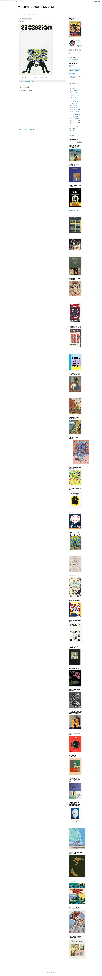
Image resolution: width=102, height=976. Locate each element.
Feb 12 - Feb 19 (75, 116)
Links (29, 14)
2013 (71, 86)
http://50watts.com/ (74, 59)
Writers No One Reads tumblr (74, 74)
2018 (71, 83)
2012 (71, 88)
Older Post (63, 127)
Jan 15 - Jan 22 (74, 122)
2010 (71, 130)
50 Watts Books (72, 65)
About (25, 14)
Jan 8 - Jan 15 (74, 124)
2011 (71, 128)
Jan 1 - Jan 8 (74, 126)
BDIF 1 (34, 14)
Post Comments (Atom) (30, 129)
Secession (37, 77)
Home (20, 14)
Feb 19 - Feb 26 (75, 114)
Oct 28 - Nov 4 (74, 100)
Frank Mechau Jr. (75, 95)
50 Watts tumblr (72, 73)
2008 (71, 133)
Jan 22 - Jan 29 (74, 120)
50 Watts (70, 66)
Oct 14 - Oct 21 (74, 103)
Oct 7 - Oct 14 (74, 105)
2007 (71, 135)
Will (24, 81)
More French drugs (75, 93)
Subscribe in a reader (73, 210)
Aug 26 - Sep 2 (74, 107)
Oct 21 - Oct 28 (74, 101)
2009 (71, 132)
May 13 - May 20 (75, 109)
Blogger (53, 972)
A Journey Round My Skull (36, 6)
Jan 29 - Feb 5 (74, 118)
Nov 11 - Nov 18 (75, 92)
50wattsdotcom (76, 72)
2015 (71, 85)
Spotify (70, 76)
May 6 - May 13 (74, 111)
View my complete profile (74, 53)
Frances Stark (45, 77)
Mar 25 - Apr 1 (74, 113)
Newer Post (21, 127)
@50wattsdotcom (76, 69)
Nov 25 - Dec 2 (74, 90)
